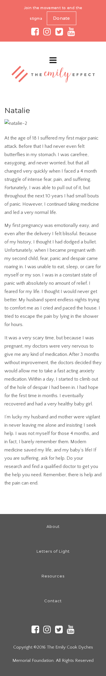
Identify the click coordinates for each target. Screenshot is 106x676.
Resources (53, 576)
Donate (61, 18)
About (53, 526)
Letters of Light (53, 551)
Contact (53, 600)
